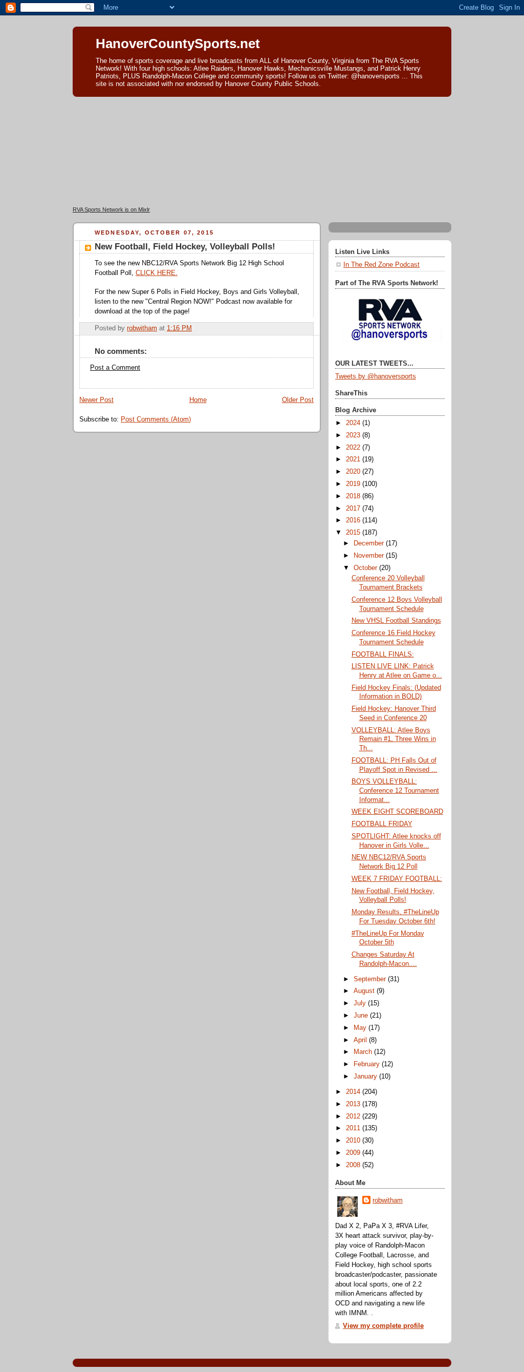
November (370, 555)
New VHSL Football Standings (396, 620)
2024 (354, 423)
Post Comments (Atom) (156, 419)
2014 (354, 1091)
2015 (354, 532)
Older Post (298, 400)
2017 (354, 508)
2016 (354, 520)
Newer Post (96, 400)
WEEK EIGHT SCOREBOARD (397, 811)
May (361, 1027)
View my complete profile (383, 1325)
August (365, 991)
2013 (354, 1104)
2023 (354, 435)
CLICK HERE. (157, 273)
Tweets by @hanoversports (375, 376)
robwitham (388, 1200)
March (364, 1052)
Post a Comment (115, 367)
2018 (354, 496)
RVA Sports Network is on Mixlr (111, 209)
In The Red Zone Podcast (381, 264)
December (370, 543)
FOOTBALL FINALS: (383, 654)
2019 (354, 484)
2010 (354, 1140)
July (361, 1003)
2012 (354, 1116)
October (366, 568)
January (366, 1076)
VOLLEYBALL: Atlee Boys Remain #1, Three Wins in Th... (394, 739)
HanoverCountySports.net (178, 43)
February (368, 1064)
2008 (354, 1165)
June (362, 1015)
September (371, 979)
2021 (354, 459)
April (361, 1040)
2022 (354, 447)
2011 (354, 1128)
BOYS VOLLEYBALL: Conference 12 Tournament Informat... (395, 790)
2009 (354, 1152)
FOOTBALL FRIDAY (382, 824)
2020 (354, 471)
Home (198, 400)
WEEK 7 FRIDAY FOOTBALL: (397, 878)
